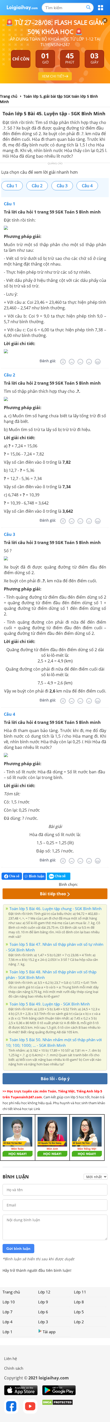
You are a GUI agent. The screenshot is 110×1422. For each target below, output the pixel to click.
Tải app (49, 1331)
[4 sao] (100, 884)
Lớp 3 (43, 1321)
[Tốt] (89, 361)
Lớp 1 (8, 1331)
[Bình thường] (80, 361)
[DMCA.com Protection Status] (57, 1406)
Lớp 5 (79, 1311)
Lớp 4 (8, 1321)
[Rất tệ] (63, 361)
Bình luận (36, 876)
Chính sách (13, 1368)
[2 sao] (88, 884)
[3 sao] (94, 884)
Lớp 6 (43, 1311)
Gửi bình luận (18, 1249)
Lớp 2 (79, 1321)
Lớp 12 (44, 1291)
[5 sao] (106, 884)
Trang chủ (11, 1291)
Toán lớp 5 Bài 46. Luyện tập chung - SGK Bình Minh (55, 908)
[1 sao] (82, 884)
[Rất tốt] (97, 361)
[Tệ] (71, 361)
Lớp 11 (80, 1291)
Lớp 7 (8, 1311)
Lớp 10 (9, 1301)
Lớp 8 (79, 1301)
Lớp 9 (43, 1301)
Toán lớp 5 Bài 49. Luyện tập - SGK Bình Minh (49, 1003)
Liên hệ (10, 1358)
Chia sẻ (13, 876)
